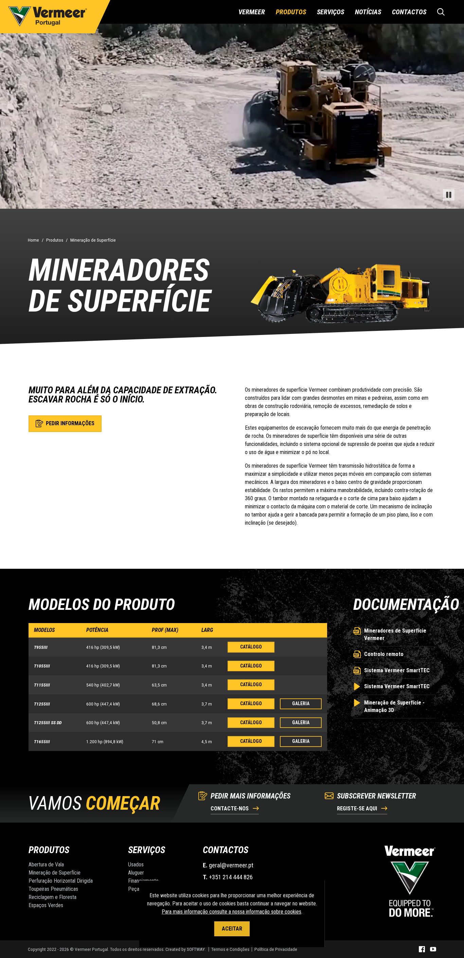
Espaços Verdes (46, 905)
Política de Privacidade (275, 949)
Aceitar (232, 928)
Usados (136, 864)
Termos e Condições (230, 949)
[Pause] (448, 195)
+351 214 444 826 (231, 877)
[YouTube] (433, 949)
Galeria (300, 703)
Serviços (330, 12)
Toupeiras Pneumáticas (53, 889)
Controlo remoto (384, 654)
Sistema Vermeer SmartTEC (397, 670)
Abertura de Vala (46, 864)
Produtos (291, 12)
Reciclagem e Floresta (52, 897)
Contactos (409, 12)
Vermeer (251, 12)
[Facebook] (422, 949)
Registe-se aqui (357, 808)
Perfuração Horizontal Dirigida (61, 881)
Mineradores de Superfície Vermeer (395, 634)
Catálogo (251, 647)
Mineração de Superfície (93, 240)
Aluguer (136, 872)
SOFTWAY (196, 949)
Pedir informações (69, 423)
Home (33, 240)
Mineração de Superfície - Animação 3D (394, 706)
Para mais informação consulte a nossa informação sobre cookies (231, 911)
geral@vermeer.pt (231, 865)
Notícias (368, 12)
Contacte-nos (230, 808)
